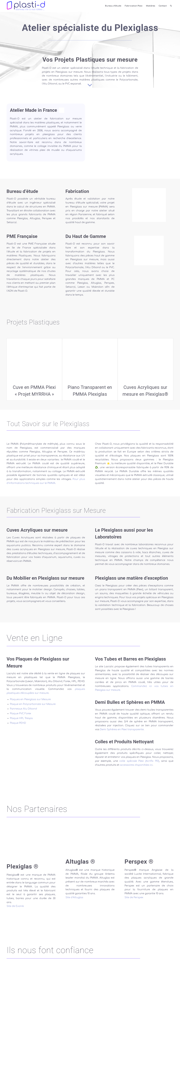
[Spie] (125, 1012)
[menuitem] (113, 6)
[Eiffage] (160, 1039)
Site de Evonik (15, 906)
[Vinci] (90, 1012)
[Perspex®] (149, 843)
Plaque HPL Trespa (21, 718)
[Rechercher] (170, 6)
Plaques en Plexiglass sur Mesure (30, 699)
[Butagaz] (90, 1067)
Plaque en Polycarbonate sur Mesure (33, 704)
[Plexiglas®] (31, 845)
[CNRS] (90, 982)
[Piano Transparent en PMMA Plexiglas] (90, 359)
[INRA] (125, 985)
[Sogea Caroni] (19, 1012)
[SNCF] (160, 985)
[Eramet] (125, 1039)
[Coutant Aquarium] (19, 1067)
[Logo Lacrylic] (46, 748)
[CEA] (54, 982)
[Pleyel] (54, 1012)
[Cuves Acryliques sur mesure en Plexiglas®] (145, 359)
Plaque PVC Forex (20, 713)
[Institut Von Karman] (160, 1012)
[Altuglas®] (90, 843)
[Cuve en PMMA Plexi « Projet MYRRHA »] (34, 359)
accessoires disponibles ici (136, 765)
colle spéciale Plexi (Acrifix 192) (139, 761)
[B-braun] (54, 1067)
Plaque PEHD (18, 723)
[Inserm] (54, 1039)
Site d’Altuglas (74, 897)
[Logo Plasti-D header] (26, 6)
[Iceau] (90, 1039)
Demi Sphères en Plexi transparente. (122, 729)
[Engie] (19, 985)
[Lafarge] (19, 1039)
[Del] (160, 1067)
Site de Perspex (134, 897)
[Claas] (125, 1067)
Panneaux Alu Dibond (23, 708)
